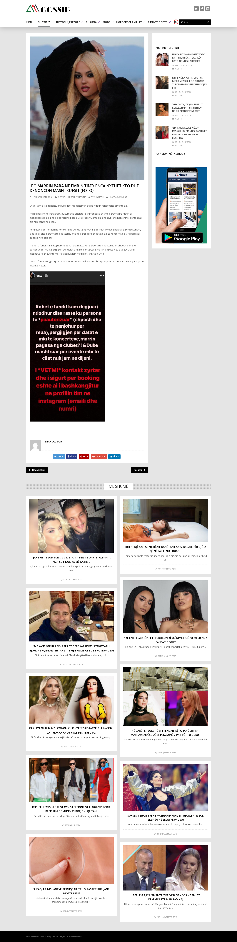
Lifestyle (71, 197)
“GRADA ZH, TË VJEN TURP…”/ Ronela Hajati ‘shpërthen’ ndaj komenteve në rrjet (187, 108)
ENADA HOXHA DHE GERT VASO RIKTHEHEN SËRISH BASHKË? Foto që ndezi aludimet (188, 58)
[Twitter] (196, 8)
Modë (106, 22)
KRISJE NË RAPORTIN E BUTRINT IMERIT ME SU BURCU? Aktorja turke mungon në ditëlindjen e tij (189, 82)
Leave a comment (118, 197)
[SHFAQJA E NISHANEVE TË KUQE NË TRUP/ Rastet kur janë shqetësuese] (71, 861)
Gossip (61, 197)
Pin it (85, 456)
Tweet (60, 456)
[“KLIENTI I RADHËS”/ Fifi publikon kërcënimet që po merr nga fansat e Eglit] (165, 606)
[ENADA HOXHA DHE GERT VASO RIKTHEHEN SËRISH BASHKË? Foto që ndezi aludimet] (162, 59)
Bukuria (91, 22)
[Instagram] (207, 8)
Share (73, 456)
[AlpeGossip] (48, 8)
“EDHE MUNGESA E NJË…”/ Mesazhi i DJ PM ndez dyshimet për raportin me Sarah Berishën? (189, 132)
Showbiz (44, 22)
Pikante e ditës (158, 22)
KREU (29, 22)
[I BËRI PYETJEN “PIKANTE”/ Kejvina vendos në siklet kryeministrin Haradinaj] (165, 867)
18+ (176, 22)
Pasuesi (138, 470)
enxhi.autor (97, 197)
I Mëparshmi (38, 470)
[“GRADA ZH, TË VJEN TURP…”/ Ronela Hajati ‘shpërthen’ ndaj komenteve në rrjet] (162, 109)
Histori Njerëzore (68, 22)
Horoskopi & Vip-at (129, 22)
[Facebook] (202, 8)
